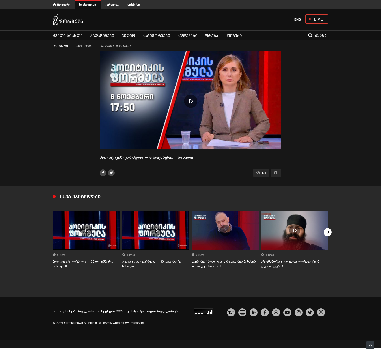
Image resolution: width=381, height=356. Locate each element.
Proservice (137, 322)
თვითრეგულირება (163, 311)
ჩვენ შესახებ (64, 311)
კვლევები (188, 35)
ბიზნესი (133, 4)
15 (231, 311)
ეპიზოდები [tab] (84, 46)
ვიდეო (128, 35)
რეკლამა (86, 311)
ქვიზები (234, 35)
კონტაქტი (135, 311)
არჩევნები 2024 (110, 311)
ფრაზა (211, 35)
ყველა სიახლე (68, 35)
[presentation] (53, 232)
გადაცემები (102, 35)
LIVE (318, 19)
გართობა (112, 4)
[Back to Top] (370, 345)
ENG (297, 19)
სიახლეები (87, 4)
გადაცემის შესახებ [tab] (116, 46)
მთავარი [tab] (61, 46)
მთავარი (63, 4)
